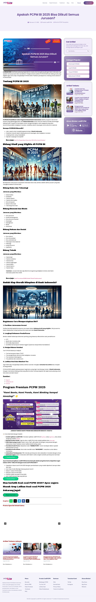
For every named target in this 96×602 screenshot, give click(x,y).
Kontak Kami (56, 584)
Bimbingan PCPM (43, 582)
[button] (5, 416)
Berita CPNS (28, 584)
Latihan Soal (42, 586)
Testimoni (62, 3)
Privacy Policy (57, 586)
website (18, 438)
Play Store (43, 436)
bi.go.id (8, 380)
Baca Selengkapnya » (7, 564)
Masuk (79, 3)
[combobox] (76, 51)
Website (84, 586)
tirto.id (8, 383)
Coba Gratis (89, 3)
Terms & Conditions (58, 589)
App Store (51, 436)
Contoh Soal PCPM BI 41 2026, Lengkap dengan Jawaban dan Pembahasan (31, 558)
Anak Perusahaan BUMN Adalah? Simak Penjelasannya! (28, 278)
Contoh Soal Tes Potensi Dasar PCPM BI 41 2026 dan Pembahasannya (11, 558)
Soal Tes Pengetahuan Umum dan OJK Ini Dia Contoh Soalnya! (29, 140)
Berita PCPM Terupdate (61, 22)
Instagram (70, 584)
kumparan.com (9, 381)
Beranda (45, 3)
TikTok (69, 582)
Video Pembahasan (44, 589)
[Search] (88, 51)
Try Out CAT (42, 584)
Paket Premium (53, 3)
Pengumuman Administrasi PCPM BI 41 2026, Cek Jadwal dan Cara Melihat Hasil (52, 558)
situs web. (52, 440)
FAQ (72, 3)
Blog (68, 3)
